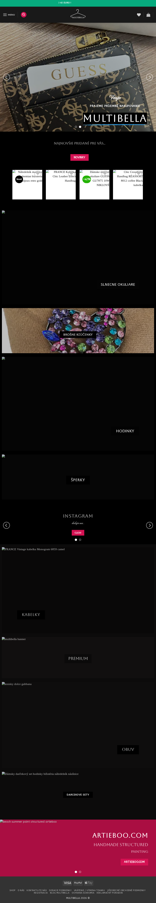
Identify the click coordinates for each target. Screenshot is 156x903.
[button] (9, 14)
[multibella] (78, 15)
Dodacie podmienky (60, 890)
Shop (12, 890)
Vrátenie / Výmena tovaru (89, 890)
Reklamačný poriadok (110, 893)
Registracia (41, 893)
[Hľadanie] (23, 15)
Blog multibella (59, 893)
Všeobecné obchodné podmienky (126, 890)
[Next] (149, 77)
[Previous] (6, 77)
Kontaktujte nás (37, 890)
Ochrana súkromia (83, 893)
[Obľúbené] (139, 15)
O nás (21, 890)
